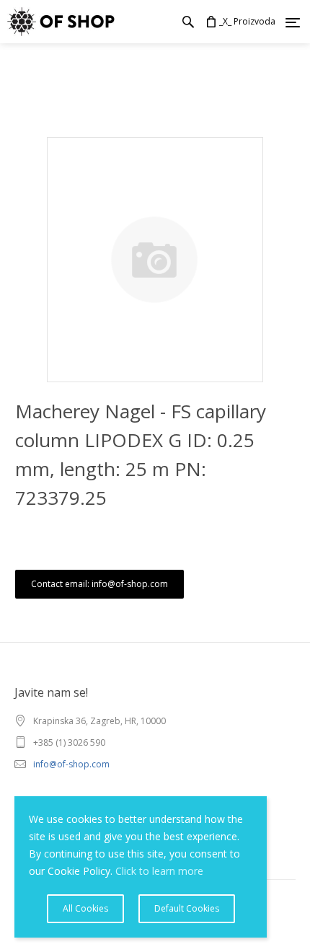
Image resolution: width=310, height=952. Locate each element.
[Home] (57, 21)
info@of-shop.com (71, 764)
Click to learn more (159, 871)
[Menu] (292, 22)
